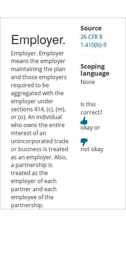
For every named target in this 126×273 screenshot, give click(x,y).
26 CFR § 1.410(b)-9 (93, 41)
